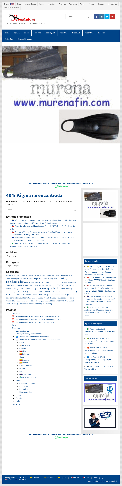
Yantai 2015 (47, 304)
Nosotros (16, 328)
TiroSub (101, 33)
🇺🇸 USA (8, 479)
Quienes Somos (30, 4)
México (22, 369)
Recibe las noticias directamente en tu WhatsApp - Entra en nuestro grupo (61, 183)
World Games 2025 (34, 304)
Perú (21, 371)
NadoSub (64, 33)
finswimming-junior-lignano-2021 (48, 282)
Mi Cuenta (23, 386)
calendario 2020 (66, 275)
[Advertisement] (60, 162)
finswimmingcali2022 (69, 282)
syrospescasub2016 (44, 301)
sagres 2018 (32, 301)
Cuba (21, 357)
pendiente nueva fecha (19, 298)
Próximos (62, 4)
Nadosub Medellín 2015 (68, 292)
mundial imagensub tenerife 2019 (17, 292)
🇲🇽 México (75, 478)
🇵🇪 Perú (86, 478)
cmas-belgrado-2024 (27, 278)
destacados (15, 282)
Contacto (101, 4)
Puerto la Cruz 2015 (50, 298)
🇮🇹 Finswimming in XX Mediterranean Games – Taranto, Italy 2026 (99, 332)
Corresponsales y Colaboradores (29, 334)
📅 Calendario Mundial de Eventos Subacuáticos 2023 (34, 322)
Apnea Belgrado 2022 (39, 275)
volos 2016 (23, 304)
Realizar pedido (25, 392)
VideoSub (9, 39)
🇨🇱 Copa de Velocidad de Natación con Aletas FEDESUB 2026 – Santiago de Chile (100, 280)
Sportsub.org (112, 4)
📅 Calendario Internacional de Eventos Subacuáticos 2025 (36, 319)
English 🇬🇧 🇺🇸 (9, 4)
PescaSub (76, 33)
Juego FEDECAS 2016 (59, 285)
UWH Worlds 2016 (67, 301)
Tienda (82, 4)
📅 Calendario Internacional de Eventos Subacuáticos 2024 (36, 316)
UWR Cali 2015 (12, 304)
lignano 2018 (20, 289)
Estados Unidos (25, 366)
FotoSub (37, 33)
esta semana (29, 282)
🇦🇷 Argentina (24, 345)
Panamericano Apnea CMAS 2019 (33, 295)
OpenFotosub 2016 (12, 295)
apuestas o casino (53, 275)
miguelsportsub (48, 288)
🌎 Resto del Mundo (27, 377)
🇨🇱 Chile (22, 351)
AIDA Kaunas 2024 (26, 275)
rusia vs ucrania (21, 301)
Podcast (91, 4)
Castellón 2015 (11, 279)
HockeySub (50, 33)
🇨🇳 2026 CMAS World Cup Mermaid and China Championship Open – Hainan (98, 350)
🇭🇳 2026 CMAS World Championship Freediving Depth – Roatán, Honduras (98, 360)
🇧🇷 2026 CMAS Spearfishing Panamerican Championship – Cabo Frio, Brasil (99, 341)
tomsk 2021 (55, 301)
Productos (23, 389)
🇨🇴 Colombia (24, 354)
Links (18, 401)
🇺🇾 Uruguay (98, 478)
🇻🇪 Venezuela (25, 374)
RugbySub (89, 33)
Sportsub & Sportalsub (109, 481)
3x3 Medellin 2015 (12, 275)
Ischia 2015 (46, 285)
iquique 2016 (37, 285)
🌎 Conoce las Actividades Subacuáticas (32, 337)
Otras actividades (24, 39)
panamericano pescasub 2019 (58, 295)
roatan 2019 (11, 301)
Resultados (73, 4)
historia (29, 285)
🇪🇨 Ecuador (24, 360)
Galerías (19, 398)
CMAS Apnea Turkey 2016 (47, 279)
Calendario (52, 4)
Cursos (41, 4)
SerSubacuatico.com (11, 8)
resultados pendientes (65, 298)
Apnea (17, 33)
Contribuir (16, 314)
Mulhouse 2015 (66, 289)
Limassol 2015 (30, 289)
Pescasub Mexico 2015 (35, 298)
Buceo (26, 33)
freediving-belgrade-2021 (16, 285)
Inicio (19, 4)
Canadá (22, 348)
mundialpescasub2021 (35, 292)
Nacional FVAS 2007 (51, 292)
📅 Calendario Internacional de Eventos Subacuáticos (38, 340)
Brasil (21, 342)
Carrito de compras (27, 383)
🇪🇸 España (23, 363)
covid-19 (62, 278)
